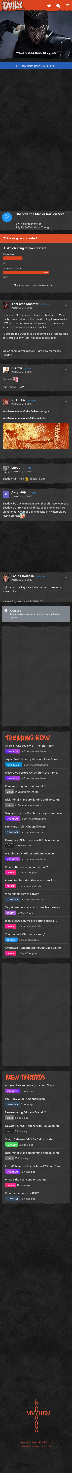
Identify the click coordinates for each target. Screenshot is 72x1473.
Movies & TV (25, 845)
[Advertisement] (36, 100)
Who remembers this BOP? (22, 893)
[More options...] (66, 305)
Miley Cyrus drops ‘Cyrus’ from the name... (32, 772)
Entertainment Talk (28, 791)
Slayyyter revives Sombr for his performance (33, 812)
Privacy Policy (28, 1442)
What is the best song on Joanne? (26, 866)
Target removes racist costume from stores (32, 907)
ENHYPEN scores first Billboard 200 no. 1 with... (35, 1165)
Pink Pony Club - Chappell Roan (25, 826)
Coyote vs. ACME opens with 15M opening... (33, 839)
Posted (21, 307)
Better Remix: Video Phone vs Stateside (30, 880)
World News (26, 912)
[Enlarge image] (36, 435)
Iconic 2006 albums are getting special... (31, 920)
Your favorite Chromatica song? (25, 934)
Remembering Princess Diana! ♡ (25, 786)
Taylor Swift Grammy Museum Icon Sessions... (34, 759)
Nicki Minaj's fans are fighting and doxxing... (33, 799)
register (35, 284)
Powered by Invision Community (36, 1446)
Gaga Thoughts (43, 227)
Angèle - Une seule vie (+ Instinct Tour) (29, 745)
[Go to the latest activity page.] (49, 5)
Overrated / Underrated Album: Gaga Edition (33, 947)
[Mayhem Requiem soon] (36, 36)
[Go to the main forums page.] (58, 5)
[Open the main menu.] (67, 5)
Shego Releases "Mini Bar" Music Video (29, 1139)
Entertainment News (35, 751)
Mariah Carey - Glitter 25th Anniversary (30, 853)
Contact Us (46, 1442)
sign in (24, 284)
